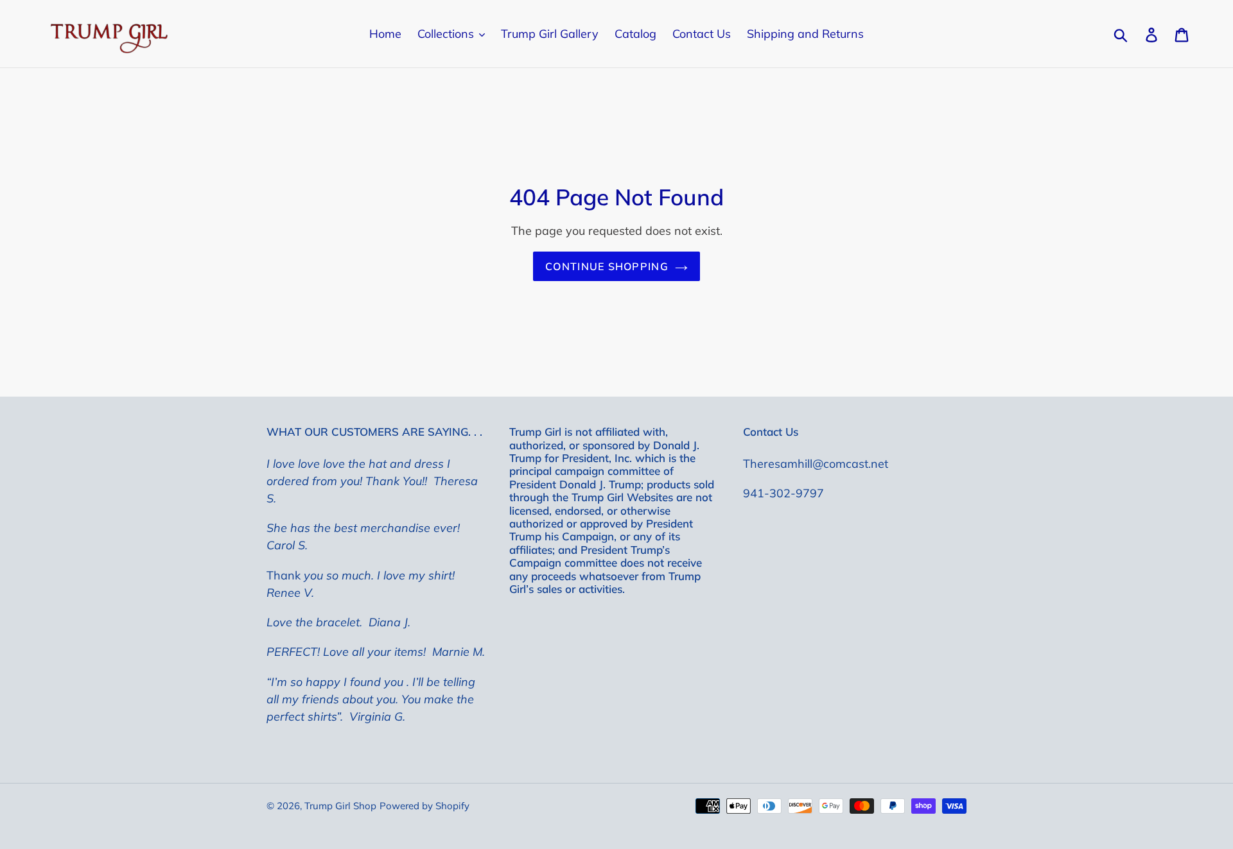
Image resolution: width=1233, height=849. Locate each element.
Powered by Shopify (424, 806)
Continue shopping (607, 266)
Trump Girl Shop (340, 806)
